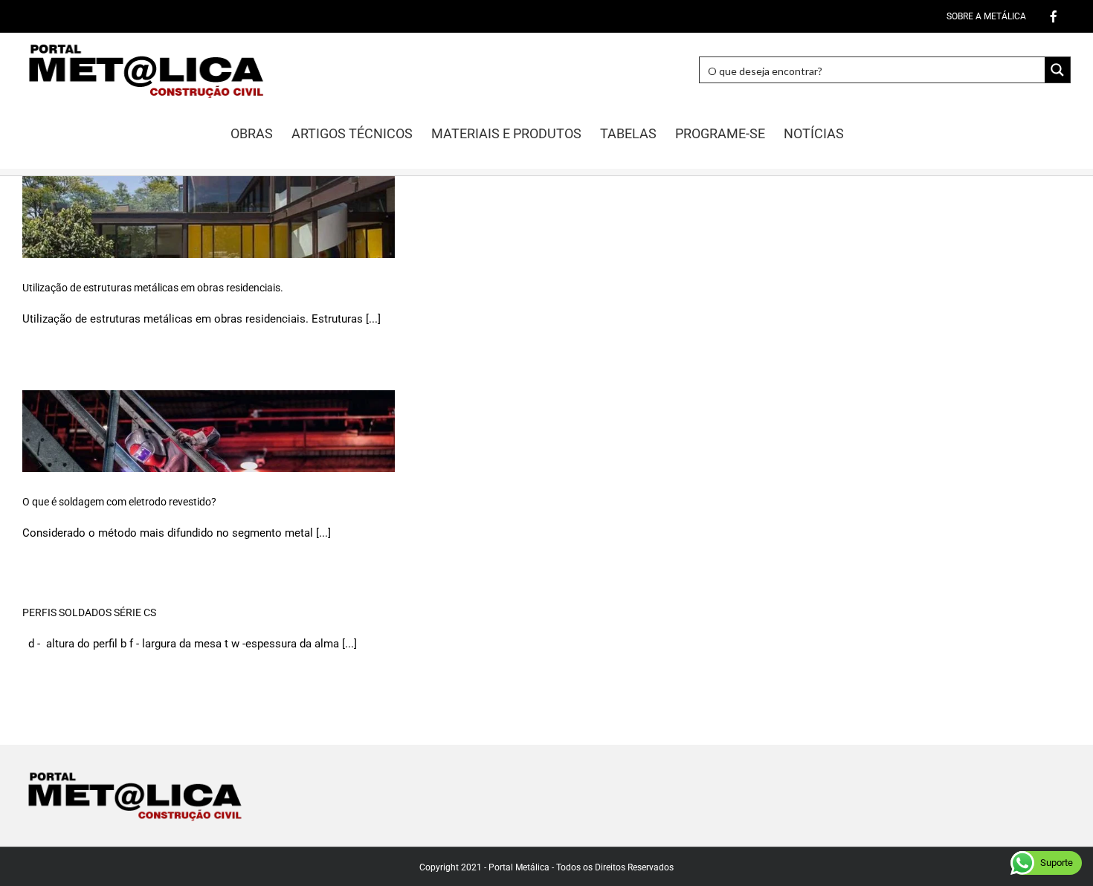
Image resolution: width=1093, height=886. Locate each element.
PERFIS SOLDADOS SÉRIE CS (89, 612)
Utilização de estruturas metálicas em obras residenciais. (152, 288)
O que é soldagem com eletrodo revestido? (119, 502)
